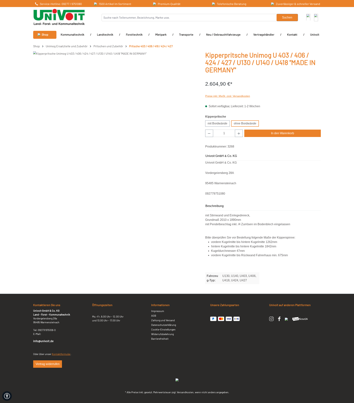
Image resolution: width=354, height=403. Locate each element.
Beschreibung (214, 205)
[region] (116, 91)
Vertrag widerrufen (48, 364)
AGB (153, 315)
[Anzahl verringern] (209, 133)
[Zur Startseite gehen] (59, 16)
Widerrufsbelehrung (162, 334)
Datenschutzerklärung (163, 324)
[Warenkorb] (316, 17)
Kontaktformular (61, 354)
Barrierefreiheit (160, 338)
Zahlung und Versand (163, 320)
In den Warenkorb (282, 133)
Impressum (157, 311)
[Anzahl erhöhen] (239, 133)
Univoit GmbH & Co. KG (221, 155)
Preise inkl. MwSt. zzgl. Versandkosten (227, 96)
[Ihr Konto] (308, 17)
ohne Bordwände (245, 123)
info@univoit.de (43, 341)
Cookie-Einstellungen (163, 329)
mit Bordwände (217, 123)
